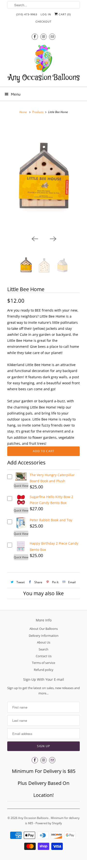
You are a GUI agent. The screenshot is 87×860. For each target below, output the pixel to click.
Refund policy (43, 670)
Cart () (64, 14)
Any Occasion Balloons (33, 818)
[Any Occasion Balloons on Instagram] (43, 36)
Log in (46, 14)
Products (38, 112)
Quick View (21, 486)
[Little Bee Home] (43, 177)
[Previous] (34, 238)
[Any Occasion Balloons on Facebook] (35, 36)
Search (43, 649)
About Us (43, 642)
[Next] (52, 238)
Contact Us (43, 656)
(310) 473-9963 (26, 14)
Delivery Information (43, 635)
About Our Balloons (43, 628)
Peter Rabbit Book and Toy (51, 520)
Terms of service (43, 663)
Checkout (43, 21)
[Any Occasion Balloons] (43, 63)
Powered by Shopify (49, 823)
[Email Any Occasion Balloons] (52, 36)
